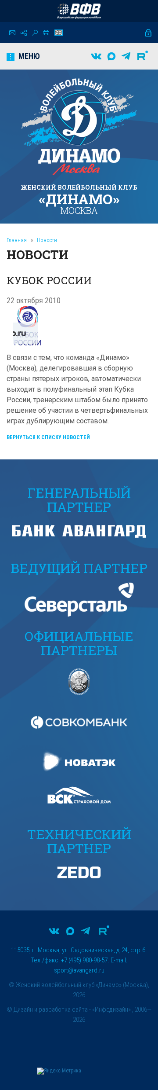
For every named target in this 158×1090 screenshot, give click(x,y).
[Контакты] (12, 32)
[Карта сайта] (24, 33)
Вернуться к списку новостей (48, 437)
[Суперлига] (79, 11)
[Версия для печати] (46, 32)
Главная (17, 240)
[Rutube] (142, 56)
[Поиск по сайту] (35, 33)
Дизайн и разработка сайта (51, 1009)
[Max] (111, 56)
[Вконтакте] (96, 56)
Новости (47, 240)
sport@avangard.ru (79, 970)
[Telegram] (126, 56)
